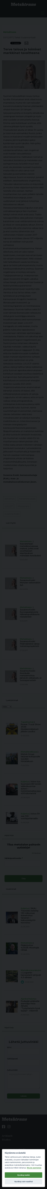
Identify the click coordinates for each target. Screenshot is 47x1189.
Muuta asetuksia (34, 1168)
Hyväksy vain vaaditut (23, 1182)
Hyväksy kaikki (23, 1175)
